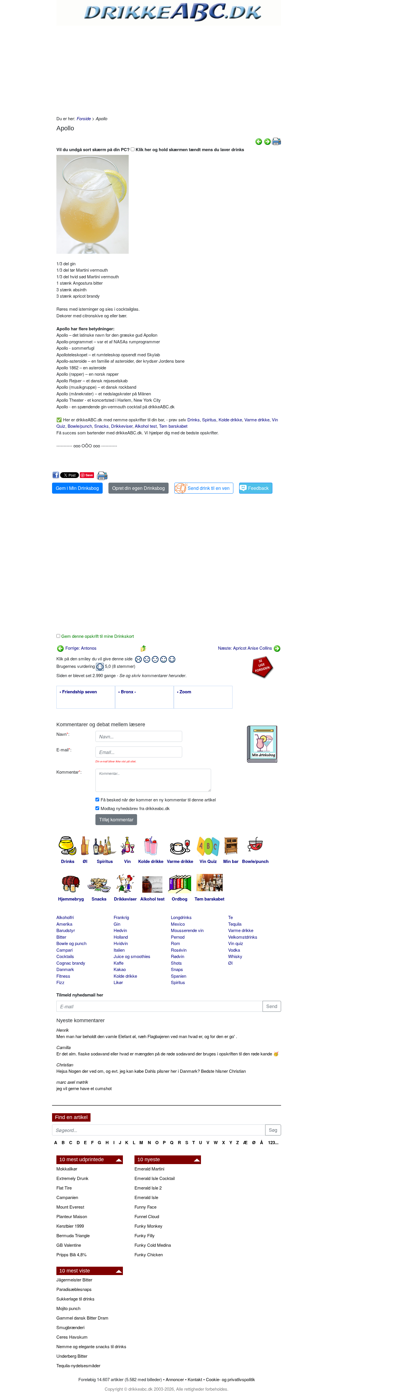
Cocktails (65, 956)
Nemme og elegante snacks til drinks (91, 1346)
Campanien (67, 1197)
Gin (117, 924)
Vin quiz (235, 943)
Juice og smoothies (132, 956)
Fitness (63, 976)
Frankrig (121, 917)
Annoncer (175, 1379)
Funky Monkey (148, 1226)
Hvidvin (121, 943)
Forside (84, 118)
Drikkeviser (121, 426)
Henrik (62, 1030)
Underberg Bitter (71, 1356)
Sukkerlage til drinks (75, 1299)
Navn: (62, 734)
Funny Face (145, 1207)
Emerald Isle (146, 1197)
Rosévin (179, 950)
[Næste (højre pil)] (267, 141)
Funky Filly (144, 1235)
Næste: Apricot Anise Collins (245, 648)
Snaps (177, 969)
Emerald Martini (149, 1169)
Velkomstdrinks (242, 937)
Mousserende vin (187, 930)
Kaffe (118, 963)
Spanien (178, 976)
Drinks (193, 419)
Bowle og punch (71, 943)
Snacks (101, 426)
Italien (119, 950)
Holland (121, 937)
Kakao (120, 969)
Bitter (61, 937)
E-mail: (63, 749)
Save (89, 475)
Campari (64, 950)
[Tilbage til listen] (143, 648)
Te (230, 917)
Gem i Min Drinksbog (77, 488)
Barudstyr (65, 930)
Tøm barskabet (173, 426)
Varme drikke (257, 419)
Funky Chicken (148, 1254)
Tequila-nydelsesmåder (78, 1365)
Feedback (258, 488)
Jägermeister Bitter (74, 1280)
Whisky (235, 956)
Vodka (234, 950)
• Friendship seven (78, 692)
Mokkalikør (66, 1169)
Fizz (60, 982)
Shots (176, 963)
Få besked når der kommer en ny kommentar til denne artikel (158, 799)
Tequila (234, 924)
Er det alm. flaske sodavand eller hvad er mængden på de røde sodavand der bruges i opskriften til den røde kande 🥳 (167, 1054)
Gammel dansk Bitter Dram (82, 1318)
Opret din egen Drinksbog (138, 488)
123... (273, 1142)
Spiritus (209, 419)
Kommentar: (69, 772)
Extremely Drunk (72, 1178)
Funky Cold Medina (152, 1245)
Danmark (65, 969)
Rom (175, 943)
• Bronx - (127, 692)
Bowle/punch (80, 426)
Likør (118, 982)
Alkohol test (146, 426)
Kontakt (195, 1379)
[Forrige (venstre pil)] (258, 141)
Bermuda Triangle (73, 1235)
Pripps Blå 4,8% (71, 1254)
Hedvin (120, 930)
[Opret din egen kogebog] (262, 744)
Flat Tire (64, 1188)
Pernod (177, 937)
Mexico (178, 924)
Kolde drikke (230, 419)
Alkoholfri (65, 917)
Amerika (64, 924)
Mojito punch (68, 1308)
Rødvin (177, 956)
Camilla (63, 1047)
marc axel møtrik (72, 1082)
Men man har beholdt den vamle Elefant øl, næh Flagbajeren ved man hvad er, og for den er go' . (146, 1036)
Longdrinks (181, 917)
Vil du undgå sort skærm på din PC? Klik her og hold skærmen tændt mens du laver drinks (150, 149)
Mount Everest (70, 1207)
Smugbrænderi (70, 1327)
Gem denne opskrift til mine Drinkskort (97, 636)
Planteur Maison (71, 1216)
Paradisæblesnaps (74, 1289)
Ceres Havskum (72, 1337)
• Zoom (184, 692)
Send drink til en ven (209, 488)
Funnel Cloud (146, 1216)
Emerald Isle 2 (148, 1188)
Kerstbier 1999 (70, 1226)
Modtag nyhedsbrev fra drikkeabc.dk (135, 808)
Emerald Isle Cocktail (154, 1178)
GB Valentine (68, 1245)
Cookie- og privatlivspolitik (230, 1379)
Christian (64, 1064)
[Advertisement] (168, 69)
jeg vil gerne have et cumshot (84, 1088)
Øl (230, 963)
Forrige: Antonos (80, 648)
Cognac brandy (70, 963)
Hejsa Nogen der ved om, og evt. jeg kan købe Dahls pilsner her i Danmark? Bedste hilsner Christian (151, 1071)
